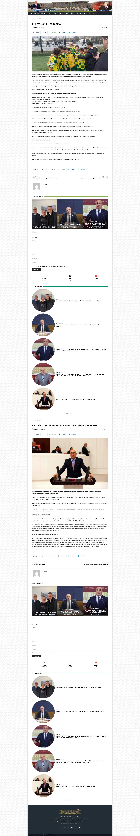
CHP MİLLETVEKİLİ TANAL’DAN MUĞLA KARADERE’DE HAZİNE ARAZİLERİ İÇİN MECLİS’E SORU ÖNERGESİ (70, 226)
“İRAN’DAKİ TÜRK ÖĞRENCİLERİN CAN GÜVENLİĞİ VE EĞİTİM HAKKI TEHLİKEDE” (76, 399)
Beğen (44, 275)
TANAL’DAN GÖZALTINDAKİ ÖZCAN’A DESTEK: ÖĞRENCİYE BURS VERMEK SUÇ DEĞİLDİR (44, 226)
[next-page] (35, 232)
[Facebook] (60, 827)
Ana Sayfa (34, 18)
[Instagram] (64, 827)
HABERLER (39, 18)
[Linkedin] (68, 827)
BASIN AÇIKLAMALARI (95, 221)
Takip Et (70, 275)
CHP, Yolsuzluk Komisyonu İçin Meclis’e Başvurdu (45, 178)
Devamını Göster (69, 413)
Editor (36, 27)
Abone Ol (96, 275)
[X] (75, 827)
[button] (107, 13)
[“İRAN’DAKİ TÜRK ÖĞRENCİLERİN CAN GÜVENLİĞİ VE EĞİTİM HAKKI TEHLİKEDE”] (43, 399)
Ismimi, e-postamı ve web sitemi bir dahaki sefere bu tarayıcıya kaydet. (49, 266)
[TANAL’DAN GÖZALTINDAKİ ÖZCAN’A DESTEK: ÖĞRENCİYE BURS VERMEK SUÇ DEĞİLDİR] (44, 214)
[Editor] (33, 28)
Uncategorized (59, 323)
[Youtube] (79, 827)
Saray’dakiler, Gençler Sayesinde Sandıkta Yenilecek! (94, 178)
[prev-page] (33, 232)
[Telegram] (72, 827)
